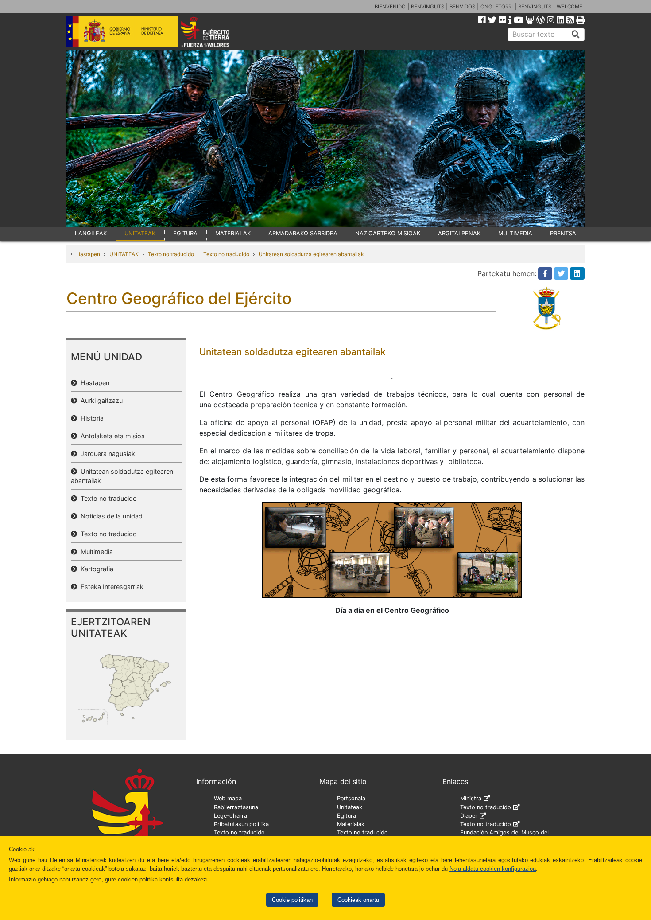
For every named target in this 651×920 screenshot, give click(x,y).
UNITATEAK (139, 233)
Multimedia (95, 551)
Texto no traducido (171, 254)
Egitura (346, 815)
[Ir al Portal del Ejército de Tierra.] (215, 30)
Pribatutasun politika (241, 824)
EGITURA (185, 233)
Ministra (470, 798)
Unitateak (349, 807)
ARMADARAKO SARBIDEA (302, 233)
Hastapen (88, 254)
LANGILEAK (91, 233)
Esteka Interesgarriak (110, 586)
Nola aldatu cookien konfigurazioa (493, 868)
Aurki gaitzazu (100, 400)
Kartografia (95, 569)
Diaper (468, 815)
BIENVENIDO (390, 7)
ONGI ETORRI (496, 7)
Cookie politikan (292, 900)
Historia (90, 418)
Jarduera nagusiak (106, 453)
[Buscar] (575, 34)
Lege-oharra (230, 815)
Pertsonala (351, 798)
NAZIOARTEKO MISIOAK (387, 233)
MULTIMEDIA (515, 233)
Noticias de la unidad (110, 516)
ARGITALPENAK (459, 233)
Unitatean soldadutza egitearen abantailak (311, 254)
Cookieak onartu (358, 900)
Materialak (350, 824)
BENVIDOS (462, 7)
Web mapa (228, 798)
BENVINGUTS (427, 7)
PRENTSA (563, 233)
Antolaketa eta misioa (111, 436)
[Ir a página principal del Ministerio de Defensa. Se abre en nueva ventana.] (122, 30)
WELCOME (569, 7)
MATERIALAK (233, 233)
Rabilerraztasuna (236, 807)
